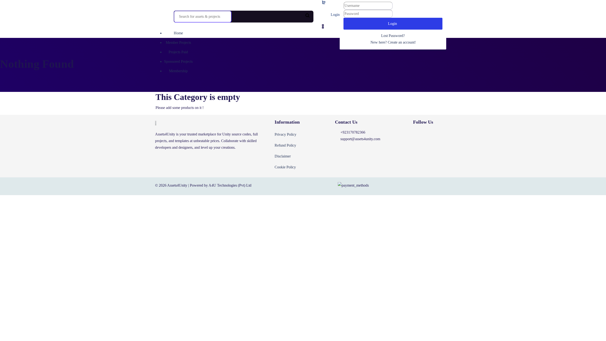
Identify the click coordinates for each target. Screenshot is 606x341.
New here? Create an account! (393, 42)
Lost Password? (393, 36)
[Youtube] (437, 135)
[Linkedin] (423, 135)
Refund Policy (285, 145)
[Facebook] (409, 135)
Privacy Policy (285, 134)
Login (335, 15)
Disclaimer (283, 156)
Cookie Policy (285, 167)
